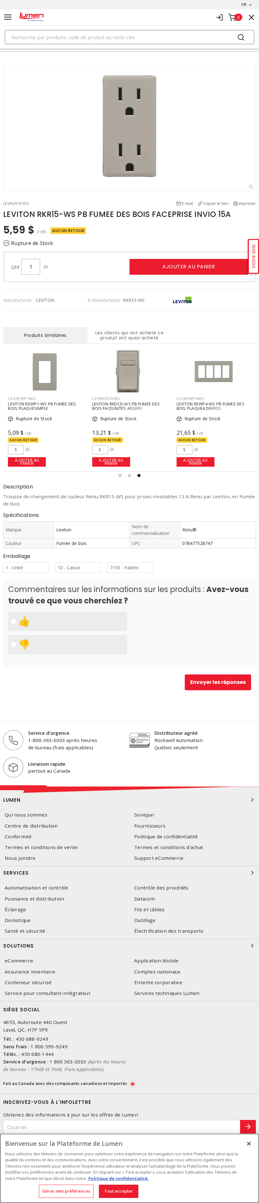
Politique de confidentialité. (118, 1178)
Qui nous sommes (26, 815)
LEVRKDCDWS (106, 398)
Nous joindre (20, 858)
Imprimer (247, 203)
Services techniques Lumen (166, 993)
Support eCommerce (159, 858)
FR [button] (244, 4)
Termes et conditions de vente (41, 847)
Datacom (144, 899)
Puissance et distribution (34, 899)
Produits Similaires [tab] (45, 335)
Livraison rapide (46, 764)
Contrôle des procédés (161, 888)
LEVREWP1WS (22, 398)
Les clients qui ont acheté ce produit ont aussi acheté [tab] (129, 335)
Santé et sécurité (25, 931)
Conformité (18, 837)
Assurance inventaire (30, 972)
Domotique (18, 920)
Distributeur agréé (176, 733)
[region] (129, 1168)
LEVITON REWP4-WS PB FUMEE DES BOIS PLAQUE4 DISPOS (210, 406)
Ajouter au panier (188, 266)
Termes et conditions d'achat (168, 847)
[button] (120, 475)
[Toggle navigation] (8, 17)
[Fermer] (249, 1144)
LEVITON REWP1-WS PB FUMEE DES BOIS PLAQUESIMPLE (42, 406)
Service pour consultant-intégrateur (48, 993)
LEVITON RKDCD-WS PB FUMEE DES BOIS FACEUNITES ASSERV (126, 406)
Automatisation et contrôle (37, 888)
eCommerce (19, 961)
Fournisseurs (150, 826)
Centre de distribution (31, 826)
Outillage (144, 920)
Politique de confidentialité (166, 837)
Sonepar (144, 815)
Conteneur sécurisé (28, 982)
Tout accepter (118, 1191)
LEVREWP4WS (191, 398)
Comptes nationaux (157, 972)
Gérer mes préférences (66, 1191)
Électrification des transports (169, 931)
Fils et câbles (149, 910)
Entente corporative (158, 982)
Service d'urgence (48, 733)
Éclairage (15, 910)
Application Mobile (156, 961)
